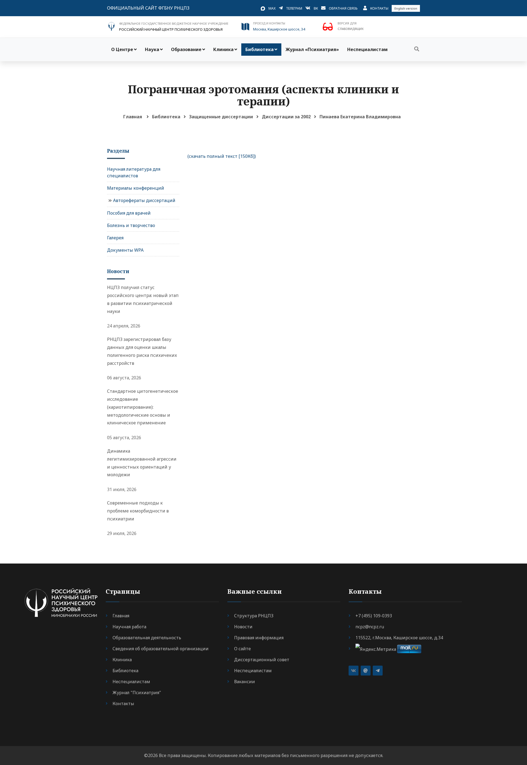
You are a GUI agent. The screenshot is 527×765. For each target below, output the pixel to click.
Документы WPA (125, 250)
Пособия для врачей (129, 213)
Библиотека (259, 49)
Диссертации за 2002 (286, 117)
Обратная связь (343, 8)
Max (272, 8)
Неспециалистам (367, 49)
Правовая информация (259, 638)
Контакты (379, 8)
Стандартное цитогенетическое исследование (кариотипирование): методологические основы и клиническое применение (142, 407)
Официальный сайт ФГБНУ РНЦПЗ (148, 8)
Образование (186, 49)
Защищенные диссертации (221, 117)
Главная (132, 117)
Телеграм (294, 8)
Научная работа (129, 627)
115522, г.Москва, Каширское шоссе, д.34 (399, 638)
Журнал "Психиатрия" (137, 693)
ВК (316, 8)
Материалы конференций (135, 188)
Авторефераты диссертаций (144, 200)
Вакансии (244, 682)
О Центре (122, 49)
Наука (152, 49)
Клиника (223, 49)
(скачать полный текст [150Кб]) (221, 156)
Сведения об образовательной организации (161, 649)
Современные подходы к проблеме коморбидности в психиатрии (138, 511)
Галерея (115, 238)
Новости (243, 627)
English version (405, 8)
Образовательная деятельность (147, 638)
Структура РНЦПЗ (253, 616)
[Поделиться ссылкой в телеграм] (378, 671)
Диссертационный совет (261, 660)
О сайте (242, 649)
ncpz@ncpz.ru (369, 627)
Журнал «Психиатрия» (312, 49)
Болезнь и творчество (131, 225)
